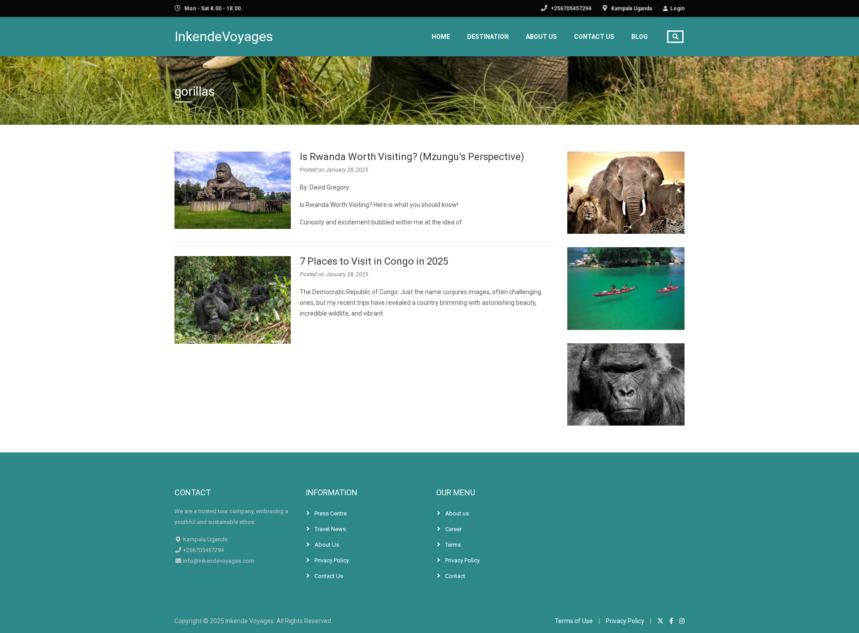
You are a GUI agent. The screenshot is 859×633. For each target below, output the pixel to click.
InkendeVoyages (223, 36)
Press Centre (331, 513)
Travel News (330, 529)
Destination (488, 36)
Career (453, 529)
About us (457, 513)
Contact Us (594, 36)
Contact (455, 576)
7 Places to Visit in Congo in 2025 (374, 261)
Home (441, 36)
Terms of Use (574, 621)
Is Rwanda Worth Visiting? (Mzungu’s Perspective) (412, 156)
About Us (541, 36)
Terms (453, 544)
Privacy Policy (332, 560)
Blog (639, 36)
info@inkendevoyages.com (218, 560)
